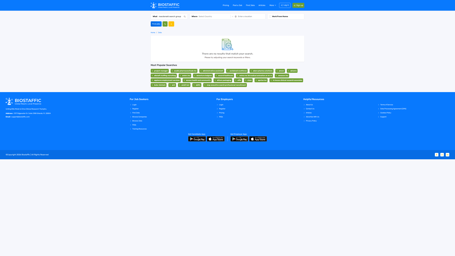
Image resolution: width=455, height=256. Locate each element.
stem (249, 80)
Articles (262, 5)
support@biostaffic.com (20, 117)
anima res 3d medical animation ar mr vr (255, 76)
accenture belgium (204, 76)
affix (239, 80)
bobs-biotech (160, 85)
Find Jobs (250, 5)
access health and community (198, 80)
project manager (161, 71)
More (272, 5)
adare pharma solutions (263, 71)
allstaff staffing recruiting (165, 76)
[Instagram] (442, 154)
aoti (173, 85)
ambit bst (185, 85)
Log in (286, 5)
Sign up (299, 5)
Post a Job (237, 5)
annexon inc (283, 76)
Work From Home (280, 16)
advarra (293, 71)
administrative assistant (213, 71)
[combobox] (170, 16)
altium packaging (224, 80)
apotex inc (262, 80)
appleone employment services (167, 80)
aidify (198, 85)
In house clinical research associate (287, 80)
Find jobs (156, 24)
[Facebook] (436, 154)
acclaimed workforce (238, 71)
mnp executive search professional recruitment (226, 85)
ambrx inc (186, 76)
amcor (281, 71)
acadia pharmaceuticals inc (185, 71)
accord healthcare (225, 76)
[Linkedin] (447, 154)
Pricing (226, 5)
